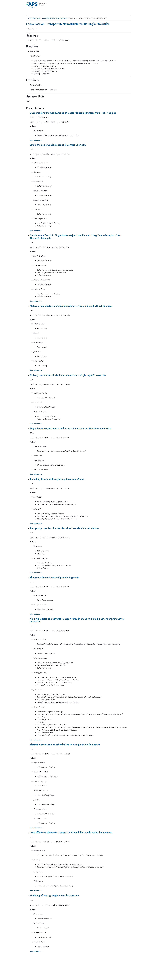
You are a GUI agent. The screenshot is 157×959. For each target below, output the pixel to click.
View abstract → (36, 140)
